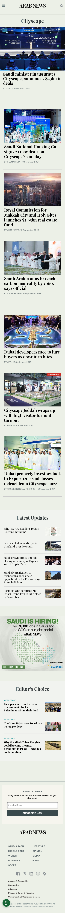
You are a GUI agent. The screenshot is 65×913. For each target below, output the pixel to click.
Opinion (37, 851)
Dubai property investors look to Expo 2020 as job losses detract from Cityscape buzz (32, 478)
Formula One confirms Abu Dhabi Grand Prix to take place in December (22, 594)
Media (36, 855)
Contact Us (13, 885)
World (12, 855)
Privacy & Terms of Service (21, 893)
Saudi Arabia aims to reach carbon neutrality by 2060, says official (29, 283)
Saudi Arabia (16, 846)
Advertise (12, 889)
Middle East (10, 700)
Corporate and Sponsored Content (24, 897)
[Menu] (3, 5)
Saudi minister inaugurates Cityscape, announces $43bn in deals (32, 78)
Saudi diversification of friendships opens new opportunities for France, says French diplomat (22, 577)
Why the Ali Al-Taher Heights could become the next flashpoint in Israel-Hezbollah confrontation (22, 747)
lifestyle (38, 846)
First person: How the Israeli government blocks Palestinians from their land (21, 707)
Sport (12, 865)
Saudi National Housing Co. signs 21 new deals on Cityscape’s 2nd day (30, 151)
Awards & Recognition (18, 881)
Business (14, 860)
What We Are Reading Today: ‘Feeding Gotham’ (21, 530)
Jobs (35, 860)
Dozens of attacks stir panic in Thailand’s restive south (22, 544)
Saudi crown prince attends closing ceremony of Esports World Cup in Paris (21, 561)
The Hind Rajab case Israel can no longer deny (23, 725)
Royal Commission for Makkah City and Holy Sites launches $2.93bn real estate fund (30, 217)
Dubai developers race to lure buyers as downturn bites (32, 354)
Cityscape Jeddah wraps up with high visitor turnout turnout (29, 415)
